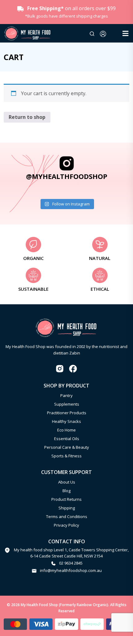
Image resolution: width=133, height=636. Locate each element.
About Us (66, 482)
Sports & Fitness (66, 456)
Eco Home (66, 430)
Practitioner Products (66, 412)
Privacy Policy (66, 525)
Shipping (66, 508)
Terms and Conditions (66, 516)
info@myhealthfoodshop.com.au (71, 570)
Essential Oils (66, 438)
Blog (66, 490)
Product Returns (66, 499)
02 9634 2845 (71, 563)
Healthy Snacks (66, 421)
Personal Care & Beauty (66, 447)
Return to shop (27, 117)
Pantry (66, 395)
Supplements (66, 404)
